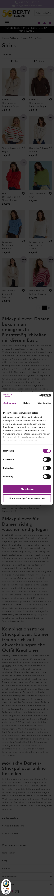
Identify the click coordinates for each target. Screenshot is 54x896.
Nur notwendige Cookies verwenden (27, 498)
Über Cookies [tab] (44, 403)
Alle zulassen (27, 489)
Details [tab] (26, 403)
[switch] (47, 459)
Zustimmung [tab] (9, 403)
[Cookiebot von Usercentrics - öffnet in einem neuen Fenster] (39, 395)
